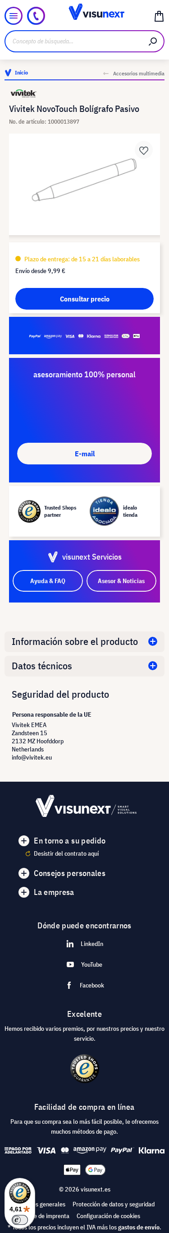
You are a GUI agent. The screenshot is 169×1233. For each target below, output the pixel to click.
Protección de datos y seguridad (114, 1204)
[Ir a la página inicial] (84, 16)
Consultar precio (85, 298)
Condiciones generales (36, 1204)
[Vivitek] (84, 93)
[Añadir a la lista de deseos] (144, 150)
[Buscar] (153, 41)
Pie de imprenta (49, 1216)
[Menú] (14, 16)
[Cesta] (159, 15)
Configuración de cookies (108, 1216)
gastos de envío (139, 1227)
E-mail (85, 453)
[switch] (20, 1220)
